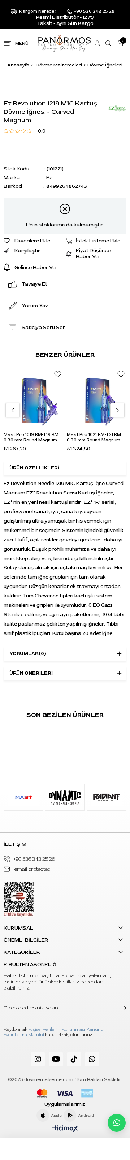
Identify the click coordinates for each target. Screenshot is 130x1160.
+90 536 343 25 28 (34, 859)
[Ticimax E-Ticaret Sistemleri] (65, 1129)
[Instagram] (38, 1059)
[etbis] (19, 899)
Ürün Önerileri (31, 673)
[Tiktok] (74, 1059)
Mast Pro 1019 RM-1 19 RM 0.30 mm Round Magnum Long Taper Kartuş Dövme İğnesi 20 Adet (32, 437)
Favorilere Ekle (57, 374)
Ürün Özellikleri (34, 468)
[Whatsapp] (92, 1059)
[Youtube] (56, 1059)
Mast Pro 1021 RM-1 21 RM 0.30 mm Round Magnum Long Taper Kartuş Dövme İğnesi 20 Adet (95, 437)
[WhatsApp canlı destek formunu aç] (117, 1123)
